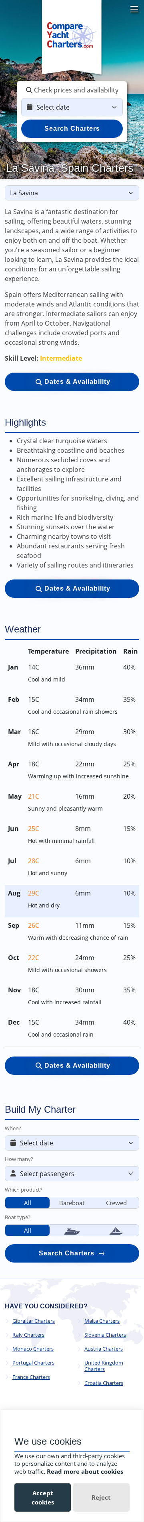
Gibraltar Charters (33, 1321)
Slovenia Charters (105, 1335)
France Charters (31, 1377)
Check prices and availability (75, 90)
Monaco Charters (33, 1349)
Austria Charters (103, 1349)
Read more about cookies (85, 1471)
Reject (101, 1497)
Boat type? (17, 1217)
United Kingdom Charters (103, 1366)
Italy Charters (28, 1335)
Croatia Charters (103, 1383)
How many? (19, 1159)
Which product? (23, 1189)
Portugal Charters (33, 1363)
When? (13, 1128)
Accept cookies (43, 1497)
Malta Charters (102, 1321)
